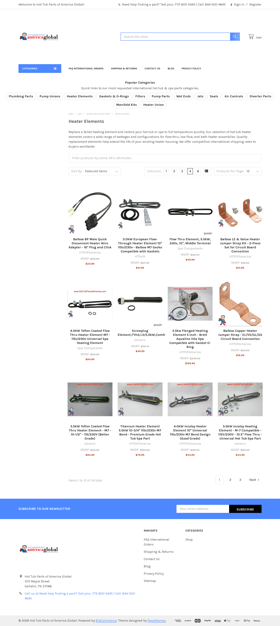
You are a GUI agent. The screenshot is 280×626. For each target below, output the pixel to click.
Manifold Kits (126, 105)
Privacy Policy (191, 68)
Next (253, 480)
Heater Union (153, 105)
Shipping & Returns (124, 68)
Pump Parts (161, 96)
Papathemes (156, 620)
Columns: (154, 171)
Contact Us (152, 68)
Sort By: (76, 171)
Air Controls (234, 96)
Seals (214, 96)
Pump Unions (50, 96)
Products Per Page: (230, 171)
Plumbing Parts (21, 96)
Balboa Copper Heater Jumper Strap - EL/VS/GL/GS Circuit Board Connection (240, 335)
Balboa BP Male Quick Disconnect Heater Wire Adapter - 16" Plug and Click (90, 243)
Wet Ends (183, 96)
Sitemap (150, 581)
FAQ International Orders (86, 68)
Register (255, 4)
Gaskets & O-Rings (114, 96)
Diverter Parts (260, 96)
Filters (140, 96)
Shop (189, 539)
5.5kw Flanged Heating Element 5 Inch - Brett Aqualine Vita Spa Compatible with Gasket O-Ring (190, 339)
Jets (200, 96)
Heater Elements (80, 96)
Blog (171, 68)
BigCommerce (106, 620)
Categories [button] (29, 68)
